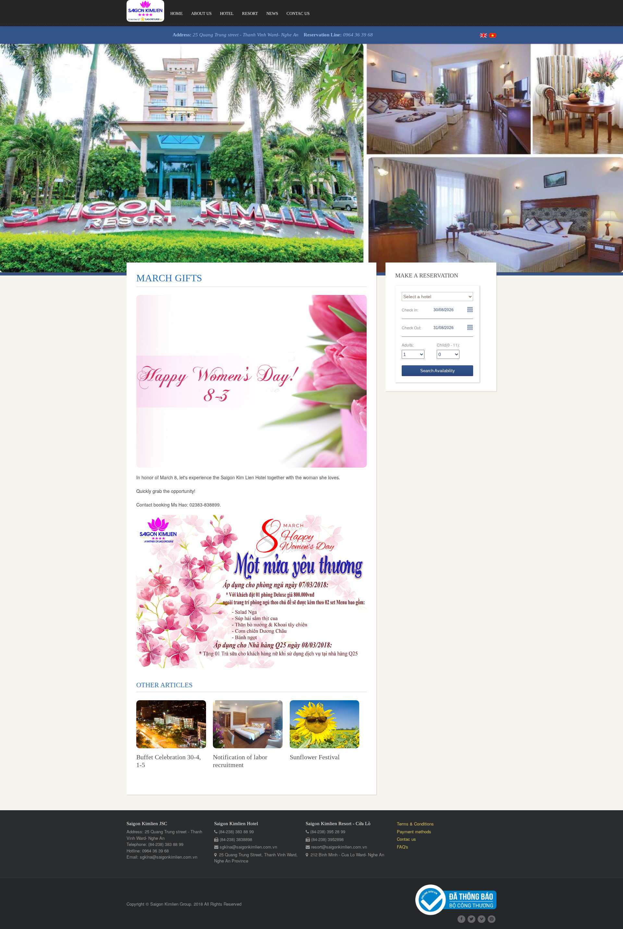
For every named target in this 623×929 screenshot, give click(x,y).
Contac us (298, 13)
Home (176, 13)
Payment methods (414, 831)
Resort (250, 13)
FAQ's (402, 847)
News (272, 13)
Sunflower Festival (315, 757)
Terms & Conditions (415, 824)
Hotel (227, 13)
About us (201, 13)
